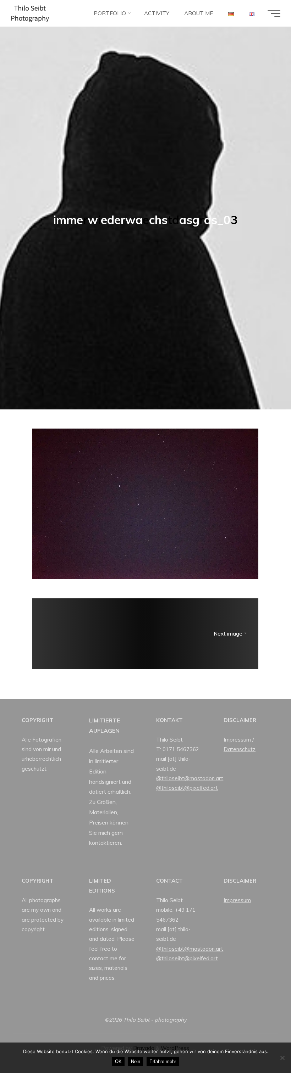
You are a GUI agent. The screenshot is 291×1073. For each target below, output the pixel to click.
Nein (135, 1061)
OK (118, 1061)
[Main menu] (274, 13)
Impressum (237, 900)
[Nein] (282, 1057)
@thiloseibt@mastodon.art (189, 778)
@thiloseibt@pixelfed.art (187, 787)
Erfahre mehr (162, 1061)
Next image (228, 634)
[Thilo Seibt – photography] (30, 13)
